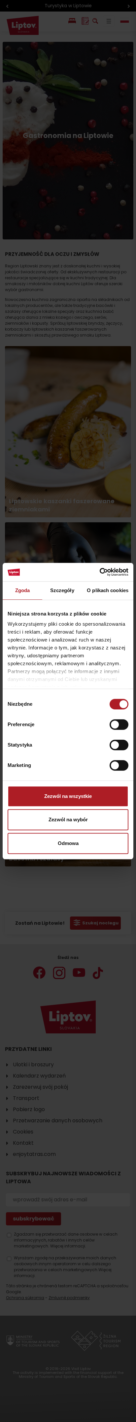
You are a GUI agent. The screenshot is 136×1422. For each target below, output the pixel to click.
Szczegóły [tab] (62, 590)
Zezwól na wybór (68, 819)
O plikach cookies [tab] (107, 590)
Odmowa (68, 843)
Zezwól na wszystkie (68, 796)
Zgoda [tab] (22, 590)
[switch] (119, 724)
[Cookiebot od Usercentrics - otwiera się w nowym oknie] (99, 572)
